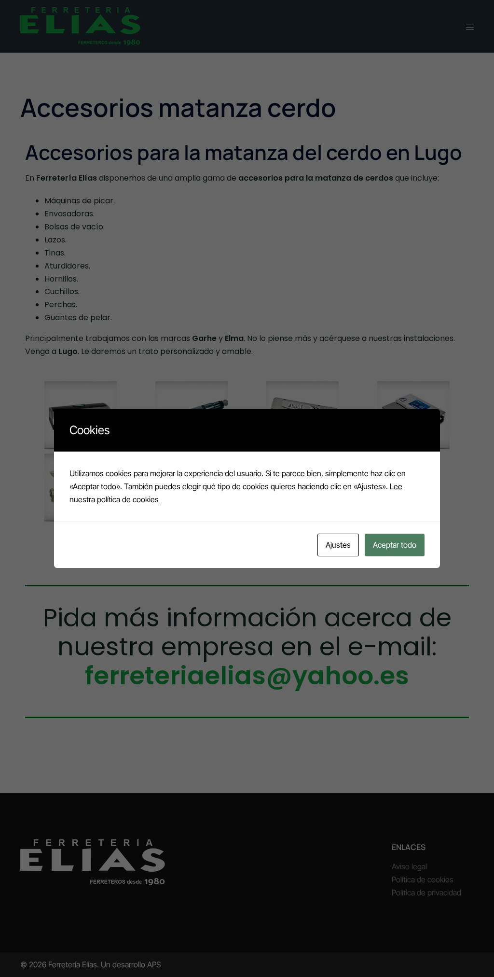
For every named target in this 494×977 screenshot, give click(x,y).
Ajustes (338, 545)
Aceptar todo (394, 545)
